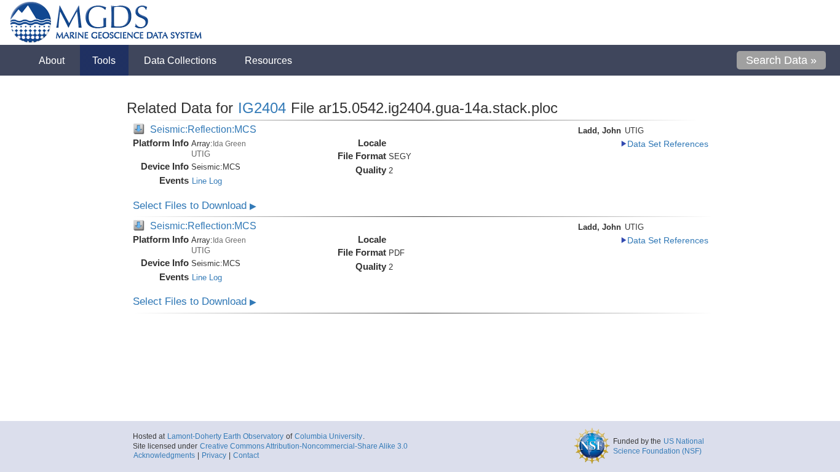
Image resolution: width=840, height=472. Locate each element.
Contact (246, 455)
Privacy (214, 455)
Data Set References (667, 144)
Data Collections (180, 60)
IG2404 (262, 108)
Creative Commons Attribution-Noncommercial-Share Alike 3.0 (304, 446)
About (52, 60)
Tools (104, 60)
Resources (268, 60)
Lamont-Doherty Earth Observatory (225, 436)
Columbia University (328, 436)
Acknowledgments (164, 455)
